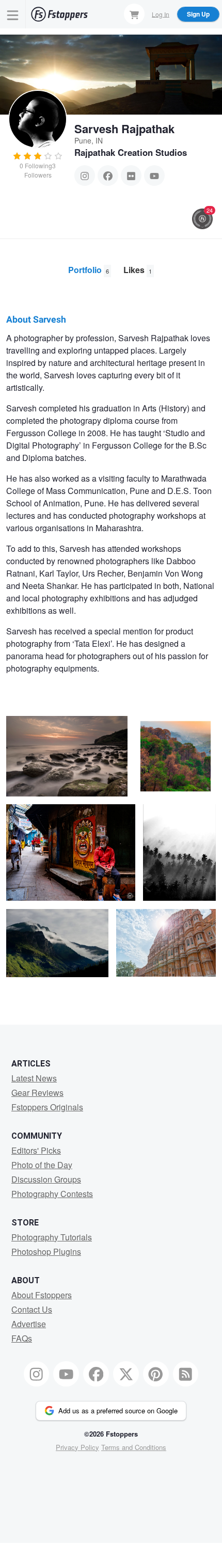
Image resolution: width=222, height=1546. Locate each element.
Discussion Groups (46, 1179)
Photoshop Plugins (46, 1251)
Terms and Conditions (133, 1447)
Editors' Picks (36, 1150)
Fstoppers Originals (47, 1107)
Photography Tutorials (51, 1237)
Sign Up (198, 14)
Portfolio (88, 270)
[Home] (59, 14)
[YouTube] (154, 175)
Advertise (28, 1324)
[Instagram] (84, 175)
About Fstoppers (41, 1295)
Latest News (34, 1078)
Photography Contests (52, 1194)
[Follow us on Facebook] (96, 1374)
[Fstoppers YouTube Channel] (66, 1374)
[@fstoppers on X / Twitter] (126, 1374)
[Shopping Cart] (134, 14)
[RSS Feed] (186, 1374)
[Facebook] (108, 175)
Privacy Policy (77, 1447)
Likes (137, 270)
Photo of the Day (41, 1165)
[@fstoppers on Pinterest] (156, 1374)
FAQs (21, 1338)
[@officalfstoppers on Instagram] (37, 1374)
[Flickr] (131, 175)
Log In (160, 13)
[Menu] (13, 14)
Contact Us (31, 1309)
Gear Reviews (37, 1092)
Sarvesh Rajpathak (124, 128)
